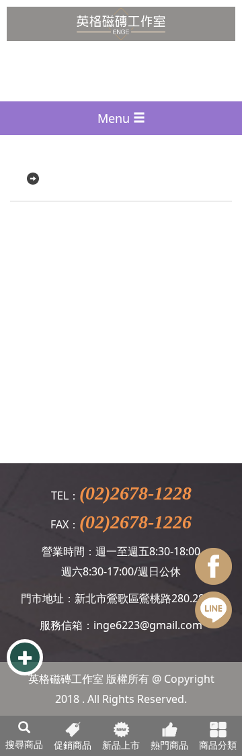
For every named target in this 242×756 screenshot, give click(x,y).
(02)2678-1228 (135, 493)
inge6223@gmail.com (147, 625)
